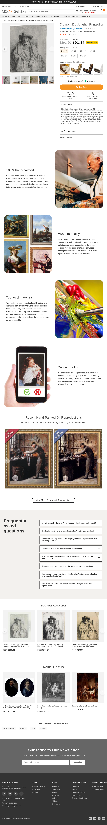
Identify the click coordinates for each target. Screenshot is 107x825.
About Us (55, 786)
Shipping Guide (98, 789)
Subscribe (78, 762)
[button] (4, 48)
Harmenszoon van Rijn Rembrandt (19, 20)
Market (33, 728)
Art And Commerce (9, 728)
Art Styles (16, 16)
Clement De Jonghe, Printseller (42, 20)
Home (4, 20)
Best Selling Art (71, 16)
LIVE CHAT (25, 7)
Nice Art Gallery (15, 11)
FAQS (74, 789)
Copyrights (56, 804)
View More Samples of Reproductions (53, 500)
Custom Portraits (38, 786)
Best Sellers (36, 789)
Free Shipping (89, 11)
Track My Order (97, 786)
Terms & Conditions (79, 798)
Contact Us (76, 786)
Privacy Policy (77, 795)
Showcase (85, 16)
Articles (55, 798)
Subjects (28, 16)
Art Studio (23, 728)
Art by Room (41, 16)
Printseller (43, 728)
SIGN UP (96, 7)
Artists (5, 16)
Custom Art (55, 16)
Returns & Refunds (79, 792)
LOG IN (102, 7)
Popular (35, 792)
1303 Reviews (72, 34)
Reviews (55, 795)
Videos (54, 801)
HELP (16, 7)
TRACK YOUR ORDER (83, 7)
